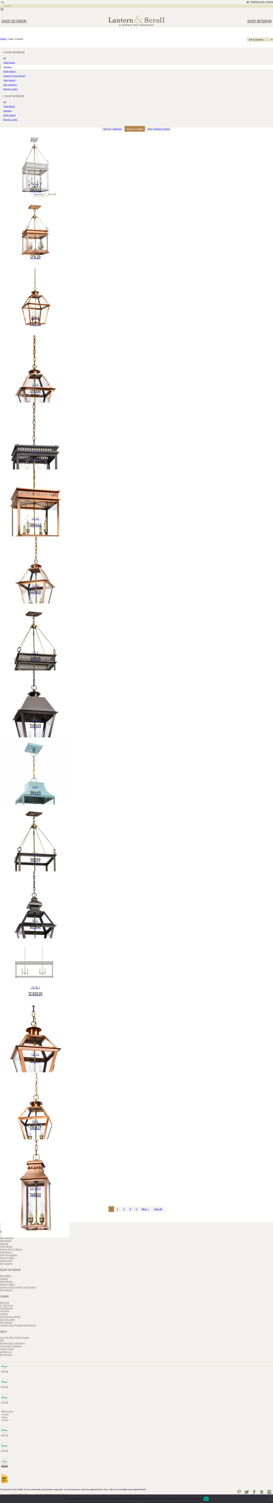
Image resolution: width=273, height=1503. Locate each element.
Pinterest (239, 1492)
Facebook (254, 1492)
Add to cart (35, 193)
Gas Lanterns (10, 84)
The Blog (4, 1311)
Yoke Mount (9, 80)
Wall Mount (9, 62)
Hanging (7, 67)
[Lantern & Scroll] (136, 25)
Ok (206, 1498)
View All (158, 1209)
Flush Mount (9, 71)
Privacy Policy (7, 1349)
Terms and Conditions (11, 1346)
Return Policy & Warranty (12, 1343)
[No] (269, 1498)
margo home (6, 1260)
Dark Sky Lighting (8, 1255)
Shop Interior (259, 21)
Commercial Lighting (10, 1316)
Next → (145, 1209)
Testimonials (6, 1308)
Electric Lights (10, 89)
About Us (4, 1302)
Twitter (246, 1492)
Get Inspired (6, 1263)
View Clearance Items (158, 128)
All (4, 58)
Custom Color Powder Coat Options (18, 1287)
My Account (6, 1354)
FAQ (2, 1340)
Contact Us (5, 1352)
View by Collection (112, 128)
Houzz (261, 1492)
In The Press (6, 1305)
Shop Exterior (13, 21)
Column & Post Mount (14, 75)
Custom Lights (7, 1319)
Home (3, 39)
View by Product (134, 128)
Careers (4, 1314)
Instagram (269, 1492)
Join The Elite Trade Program (14, 1337)
